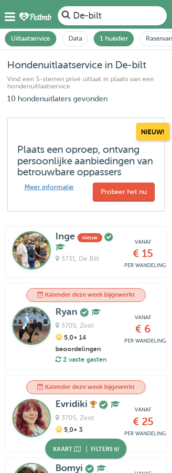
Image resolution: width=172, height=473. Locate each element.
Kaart (63, 449)
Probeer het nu (124, 191)
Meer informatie (49, 187)
